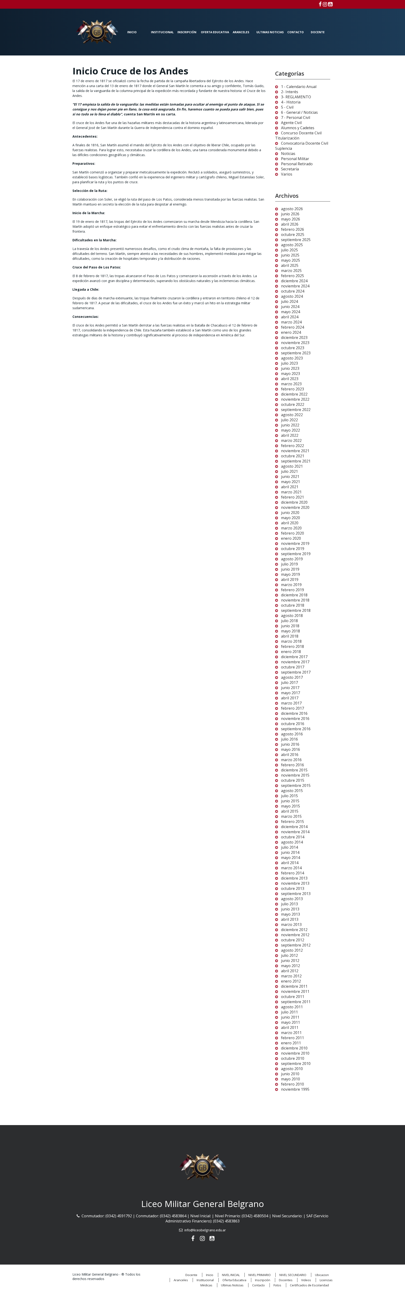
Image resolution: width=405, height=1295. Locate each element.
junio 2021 (290, 476)
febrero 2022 (292, 445)
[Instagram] (325, 3)
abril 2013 (289, 919)
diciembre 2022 (294, 394)
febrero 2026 (292, 229)
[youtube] (330, 3)
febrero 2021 (292, 497)
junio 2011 (290, 1017)
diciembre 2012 (294, 929)
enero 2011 (291, 1043)
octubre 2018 (292, 605)
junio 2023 (290, 368)
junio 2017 (290, 687)
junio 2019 (290, 569)
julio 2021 (289, 471)
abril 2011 (289, 1027)
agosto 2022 (292, 414)
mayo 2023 (290, 373)
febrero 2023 (292, 389)
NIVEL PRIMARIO (259, 1275)
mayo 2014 (290, 857)
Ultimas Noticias (270, 32)
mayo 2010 (290, 1079)
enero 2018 (291, 651)
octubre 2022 (292, 404)
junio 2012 (290, 960)
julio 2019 (289, 564)
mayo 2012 (290, 965)
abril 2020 (289, 522)
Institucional (162, 32)
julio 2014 (289, 847)
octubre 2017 (292, 667)
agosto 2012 (292, 950)
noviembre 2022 (295, 399)
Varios (286, 174)
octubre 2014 (292, 837)
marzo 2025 (291, 270)
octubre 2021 (292, 456)
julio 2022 (289, 419)
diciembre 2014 (294, 826)
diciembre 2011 (294, 986)
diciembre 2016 (294, 713)
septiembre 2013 (296, 893)
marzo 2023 (291, 383)
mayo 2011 (290, 1022)
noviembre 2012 (295, 934)
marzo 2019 (291, 584)
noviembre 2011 (295, 991)
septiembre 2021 (296, 461)
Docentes (285, 1280)
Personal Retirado (297, 163)
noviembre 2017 (295, 661)
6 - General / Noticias (299, 112)
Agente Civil (291, 122)
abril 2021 (289, 486)
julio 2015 (289, 795)
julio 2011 (289, 1012)
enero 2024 (291, 332)
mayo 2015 (290, 806)
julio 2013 (289, 903)
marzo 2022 (291, 440)
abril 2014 (289, 862)
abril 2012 (289, 970)
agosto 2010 (292, 1068)
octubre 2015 (292, 780)
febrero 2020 (292, 533)
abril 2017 (289, 698)
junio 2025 (290, 255)
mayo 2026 (290, 219)
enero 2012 (291, 981)
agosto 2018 (292, 615)
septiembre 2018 (296, 610)
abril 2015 (289, 811)
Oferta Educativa (215, 32)
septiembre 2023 (296, 353)
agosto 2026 (292, 208)
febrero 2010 (292, 1084)
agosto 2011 (292, 1006)
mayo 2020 (290, 517)
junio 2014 (290, 852)
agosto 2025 (292, 244)
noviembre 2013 (295, 883)
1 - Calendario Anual (298, 86)
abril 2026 (289, 224)
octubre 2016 (292, 723)
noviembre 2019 (295, 543)
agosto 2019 (292, 558)
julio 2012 (289, 955)
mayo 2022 (290, 430)
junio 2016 (290, 744)
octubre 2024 (292, 291)
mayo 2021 (290, 481)
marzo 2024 (291, 322)
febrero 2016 (292, 764)
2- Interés (289, 91)
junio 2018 (290, 625)
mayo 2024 (290, 311)
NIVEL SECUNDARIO (292, 1275)
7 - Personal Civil (295, 117)
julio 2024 (289, 301)
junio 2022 (290, 425)
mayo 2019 (290, 574)
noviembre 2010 (295, 1053)
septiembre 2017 (296, 672)
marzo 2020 (291, 528)
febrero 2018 (292, 646)
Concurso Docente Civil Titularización (298, 135)
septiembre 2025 (296, 239)
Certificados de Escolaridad (309, 1285)
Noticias (288, 153)
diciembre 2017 (294, 656)
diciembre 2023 (294, 337)
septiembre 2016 (296, 728)
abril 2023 (289, 378)
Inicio (132, 32)
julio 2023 (289, 363)
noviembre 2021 (295, 450)
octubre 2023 (292, 347)
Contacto (295, 32)
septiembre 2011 (296, 1001)
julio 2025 (289, 250)
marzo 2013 (291, 924)
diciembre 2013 (294, 878)
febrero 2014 (292, 873)
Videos (306, 1280)
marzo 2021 (291, 492)
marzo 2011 (291, 1032)
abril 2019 (289, 579)
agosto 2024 (292, 296)
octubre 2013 (292, 888)
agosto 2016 (292, 734)
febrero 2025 (292, 275)
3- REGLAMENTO (296, 96)
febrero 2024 (292, 327)
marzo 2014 (291, 867)
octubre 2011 (292, 996)
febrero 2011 (292, 1037)
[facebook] (320, 3)
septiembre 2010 (296, 1063)
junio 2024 (290, 306)
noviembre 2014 (295, 831)
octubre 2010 (292, 1058)
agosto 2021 (292, 466)
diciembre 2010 (294, 1048)
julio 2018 (289, 620)
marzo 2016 (291, 759)
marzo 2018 (291, 641)
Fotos (277, 1285)
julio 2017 (289, 682)
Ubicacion (322, 1275)
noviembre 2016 (295, 718)
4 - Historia (290, 102)
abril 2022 (289, 435)
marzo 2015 (291, 816)
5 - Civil (287, 107)
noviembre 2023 (295, 342)
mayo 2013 (290, 914)
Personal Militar (295, 158)
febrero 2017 (292, 708)
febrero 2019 (292, 589)
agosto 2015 (292, 790)
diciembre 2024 (294, 280)
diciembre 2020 (294, 502)
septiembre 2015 (296, 785)
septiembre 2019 (296, 553)
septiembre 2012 (296, 945)
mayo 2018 (290, 631)
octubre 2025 (292, 234)
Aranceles (241, 32)
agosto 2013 (292, 898)
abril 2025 (289, 265)
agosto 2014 (292, 842)
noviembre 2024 (295, 286)
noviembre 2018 (295, 600)
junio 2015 (290, 800)
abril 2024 (289, 316)
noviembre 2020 (295, 507)
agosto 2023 (292, 358)
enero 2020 (291, 538)
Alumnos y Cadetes (297, 127)
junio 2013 (290, 909)
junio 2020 (290, 512)
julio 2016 (289, 739)
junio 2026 (290, 213)
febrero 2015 (292, 821)
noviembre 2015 (295, 775)
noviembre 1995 (295, 1089)
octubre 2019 (292, 548)
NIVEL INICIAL (231, 1275)
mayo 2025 (290, 260)
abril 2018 (289, 636)
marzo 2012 (291, 976)
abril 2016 (289, 754)
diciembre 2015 (294, 770)
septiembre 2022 (296, 409)
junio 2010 (290, 1073)
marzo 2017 (291, 703)
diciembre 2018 (294, 595)
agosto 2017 (292, 677)
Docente (318, 32)
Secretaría (290, 169)
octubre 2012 (292, 940)
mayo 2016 (290, 749)
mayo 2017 (290, 692)
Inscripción (186, 32)
